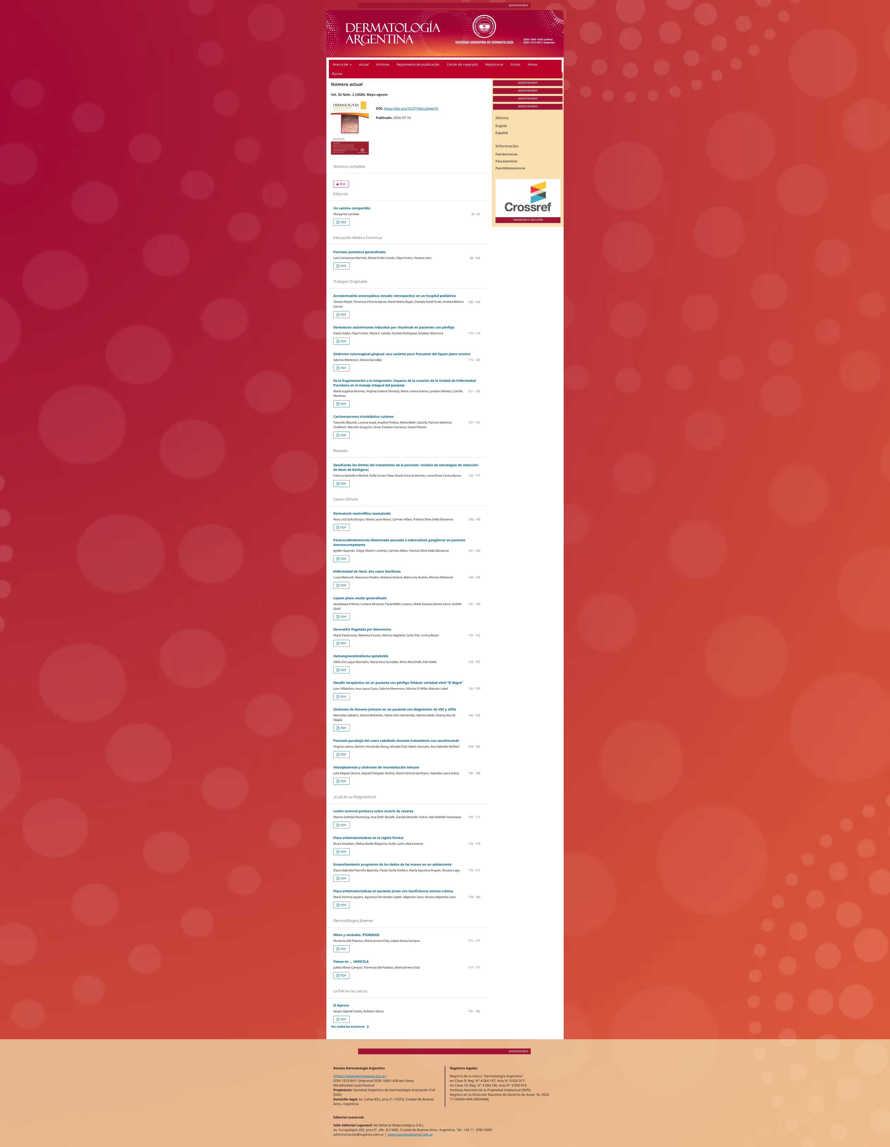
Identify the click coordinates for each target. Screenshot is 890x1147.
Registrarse (494, 64)
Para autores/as (506, 161)
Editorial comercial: (348, 1117)
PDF (339, 184)
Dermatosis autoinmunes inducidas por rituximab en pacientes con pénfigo (394, 327)
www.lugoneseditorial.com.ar (410, 1134)
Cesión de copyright (462, 64)
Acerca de (341, 64)
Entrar (515, 64)
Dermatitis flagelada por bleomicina (362, 629)
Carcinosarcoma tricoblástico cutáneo (363, 416)
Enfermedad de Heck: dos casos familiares (367, 571)
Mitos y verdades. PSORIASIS (356, 935)
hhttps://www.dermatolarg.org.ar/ (359, 1076)
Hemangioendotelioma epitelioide (360, 656)
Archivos (382, 64)
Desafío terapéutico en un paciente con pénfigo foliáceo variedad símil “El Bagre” (398, 682)
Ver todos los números (347, 1026)
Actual (364, 64)
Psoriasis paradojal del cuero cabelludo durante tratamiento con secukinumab (396, 740)
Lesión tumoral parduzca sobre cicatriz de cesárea (373, 811)
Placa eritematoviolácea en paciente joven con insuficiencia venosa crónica (393, 891)
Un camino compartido (351, 208)
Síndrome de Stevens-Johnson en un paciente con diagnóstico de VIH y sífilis (394, 709)
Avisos (532, 64)
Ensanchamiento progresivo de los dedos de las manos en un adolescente (392, 864)
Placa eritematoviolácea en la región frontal (368, 837)
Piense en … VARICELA (351, 961)
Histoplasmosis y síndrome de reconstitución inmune (376, 767)
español (502, 133)
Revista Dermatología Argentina (359, 1068)
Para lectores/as (507, 154)
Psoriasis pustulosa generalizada (359, 252)
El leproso (341, 1005)
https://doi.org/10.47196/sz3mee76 (411, 108)
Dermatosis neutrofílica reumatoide (362, 513)
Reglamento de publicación (418, 64)
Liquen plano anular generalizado (360, 598)
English (501, 126)
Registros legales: (464, 1068)
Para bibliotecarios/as (510, 168)
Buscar (337, 73)
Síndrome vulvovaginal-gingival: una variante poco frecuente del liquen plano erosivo (401, 354)
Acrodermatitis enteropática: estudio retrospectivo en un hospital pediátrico (394, 295)
